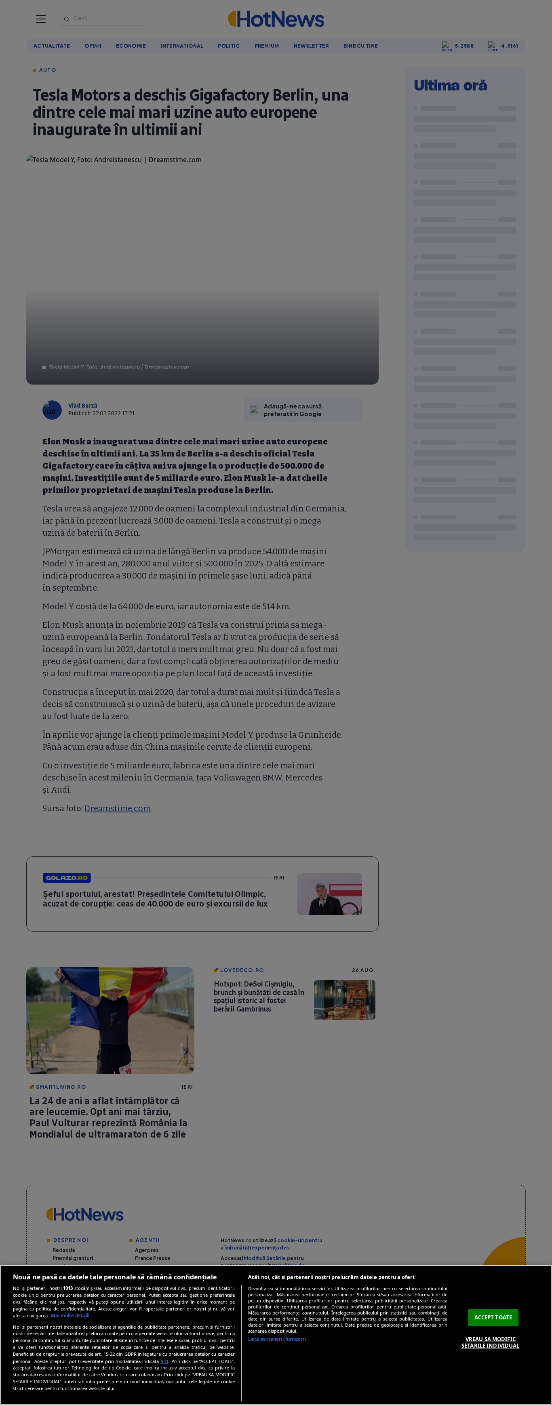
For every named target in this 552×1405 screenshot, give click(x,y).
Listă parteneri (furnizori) (277, 1339)
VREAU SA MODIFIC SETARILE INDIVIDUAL (490, 1342)
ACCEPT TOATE (493, 1317)
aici (164, 1361)
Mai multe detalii (70, 1315)
